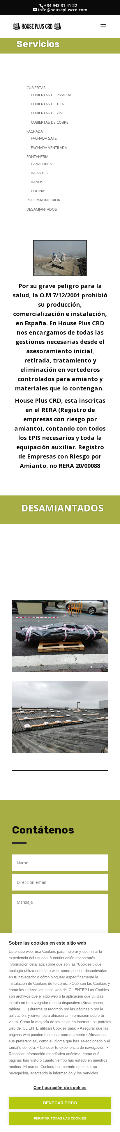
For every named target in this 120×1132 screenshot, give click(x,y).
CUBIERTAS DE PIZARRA (51, 94)
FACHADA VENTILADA (49, 147)
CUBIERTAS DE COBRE (49, 122)
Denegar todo (60, 1103)
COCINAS (39, 190)
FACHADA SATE (44, 138)
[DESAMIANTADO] (60, 274)
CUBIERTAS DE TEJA (47, 103)
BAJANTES (39, 172)
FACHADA (35, 131)
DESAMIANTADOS (42, 209)
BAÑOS (37, 181)
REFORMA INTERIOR (43, 199)
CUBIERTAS (36, 87)
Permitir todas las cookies (60, 1118)
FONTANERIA (37, 156)
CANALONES (41, 163)
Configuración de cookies (60, 1087)
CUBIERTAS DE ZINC (48, 112)
